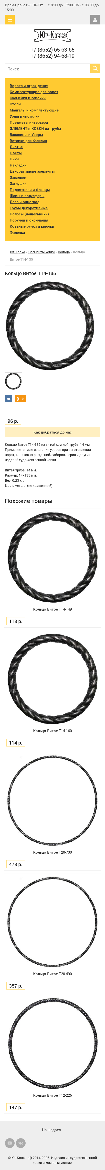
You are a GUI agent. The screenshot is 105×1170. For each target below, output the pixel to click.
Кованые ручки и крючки (32, 226)
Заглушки (18, 183)
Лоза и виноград (24, 201)
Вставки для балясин (28, 140)
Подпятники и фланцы (30, 189)
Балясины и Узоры (26, 134)
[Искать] (95, 68)
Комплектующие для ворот (34, 91)
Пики (14, 158)
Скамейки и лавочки (28, 97)
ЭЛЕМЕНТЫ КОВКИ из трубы (35, 128)
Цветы (16, 152)
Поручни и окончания (29, 220)
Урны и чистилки (25, 116)
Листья (16, 146)
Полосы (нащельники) (29, 214)
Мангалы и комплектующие (34, 110)
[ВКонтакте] (21, 1143)
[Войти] (95, 19)
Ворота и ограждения (29, 85)
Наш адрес (51, 1129)
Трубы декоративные (29, 207)
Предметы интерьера (29, 122)
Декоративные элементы (32, 171)
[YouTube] (10, 1143)
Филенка (17, 232)
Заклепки (18, 177)
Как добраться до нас (52, 432)
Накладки (18, 165)
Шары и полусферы (27, 195)
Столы (15, 103)
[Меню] (10, 19)
